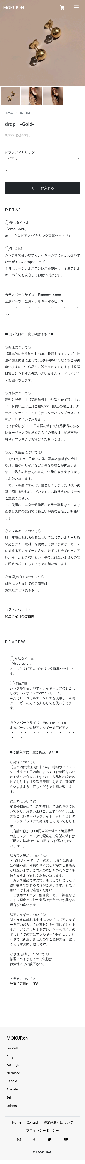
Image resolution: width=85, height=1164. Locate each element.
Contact (32, 1122)
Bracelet (13, 1089)
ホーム (9, 112)
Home (16, 1122)
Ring (10, 1056)
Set (9, 1097)
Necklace (13, 1073)
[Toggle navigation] (76, 7)
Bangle (12, 1081)
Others (12, 1105)
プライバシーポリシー (42, 1130)
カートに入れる (42, 188)
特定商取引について (58, 1122)
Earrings (25, 112)
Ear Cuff (12, 1048)
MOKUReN (13, 7)
